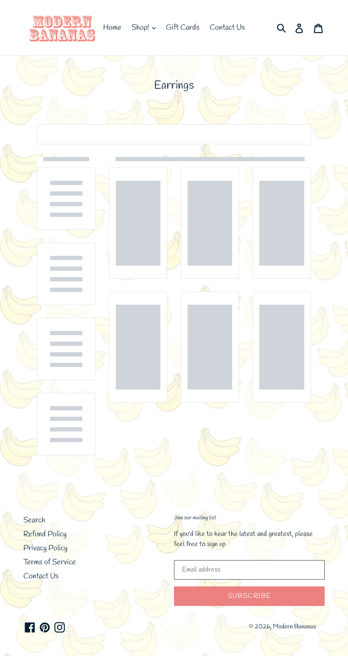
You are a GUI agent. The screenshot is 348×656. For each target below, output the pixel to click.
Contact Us (227, 27)
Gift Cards (182, 27)
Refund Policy (45, 534)
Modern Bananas (294, 626)
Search (34, 520)
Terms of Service (49, 562)
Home (112, 27)
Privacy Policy (45, 548)
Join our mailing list (195, 518)
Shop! (141, 27)
